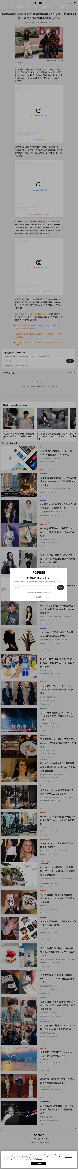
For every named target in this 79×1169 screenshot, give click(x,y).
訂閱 (60, 587)
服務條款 (42, 592)
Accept (39, 1163)
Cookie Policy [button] (68, 1157)
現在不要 (38, 597)
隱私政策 (48, 592)
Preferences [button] (39, 1159)
